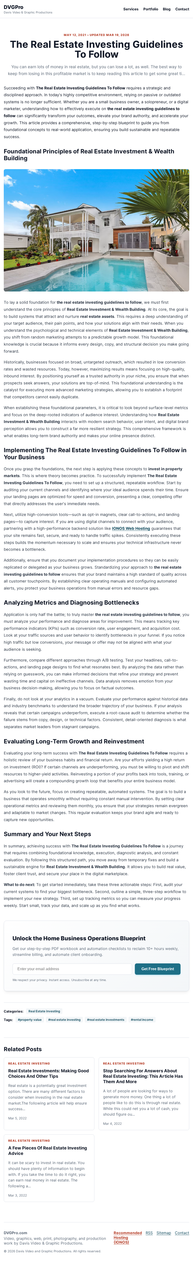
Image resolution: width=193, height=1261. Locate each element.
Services (131, 9)
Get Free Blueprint (157, 969)
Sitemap (164, 1232)
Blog (167, 9)
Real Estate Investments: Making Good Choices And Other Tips (48, 1073)
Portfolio (150, 9)
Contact (182, 9)
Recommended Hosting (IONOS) (128, 1237)
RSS (149, 1232)
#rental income (142, 1020)
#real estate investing (64, 1020)
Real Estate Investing (44, 1011)
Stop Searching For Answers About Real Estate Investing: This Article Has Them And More (143, 1076)
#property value (30, 1020)
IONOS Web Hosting (131, 528)
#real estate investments (105, 1020)
